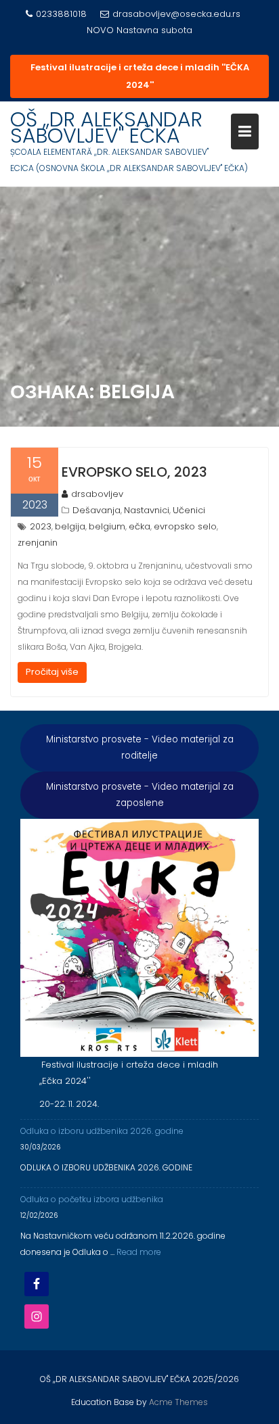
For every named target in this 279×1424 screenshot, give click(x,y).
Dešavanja (96, 510)
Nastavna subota (154, 30)
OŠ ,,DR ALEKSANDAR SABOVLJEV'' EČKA (106, 127)
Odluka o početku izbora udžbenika (91, 1199)
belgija (70, 526)
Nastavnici (146, 510)
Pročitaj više (52, 671)
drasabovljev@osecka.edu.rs (176, 13)
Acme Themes (178, 1402)
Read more (138, 1252)
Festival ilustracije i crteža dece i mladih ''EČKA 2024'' (139, 76)
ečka (139, 526)
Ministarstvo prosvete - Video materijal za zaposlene (140, 794)
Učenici (189, 510)
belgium (107, 526)
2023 (40, 526)
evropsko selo (185, 526)
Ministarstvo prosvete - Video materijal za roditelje (140, 747)
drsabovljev (97, 494)
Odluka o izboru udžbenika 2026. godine (102, 1131)
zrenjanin (38, 542)
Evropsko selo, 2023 (134, 471)
